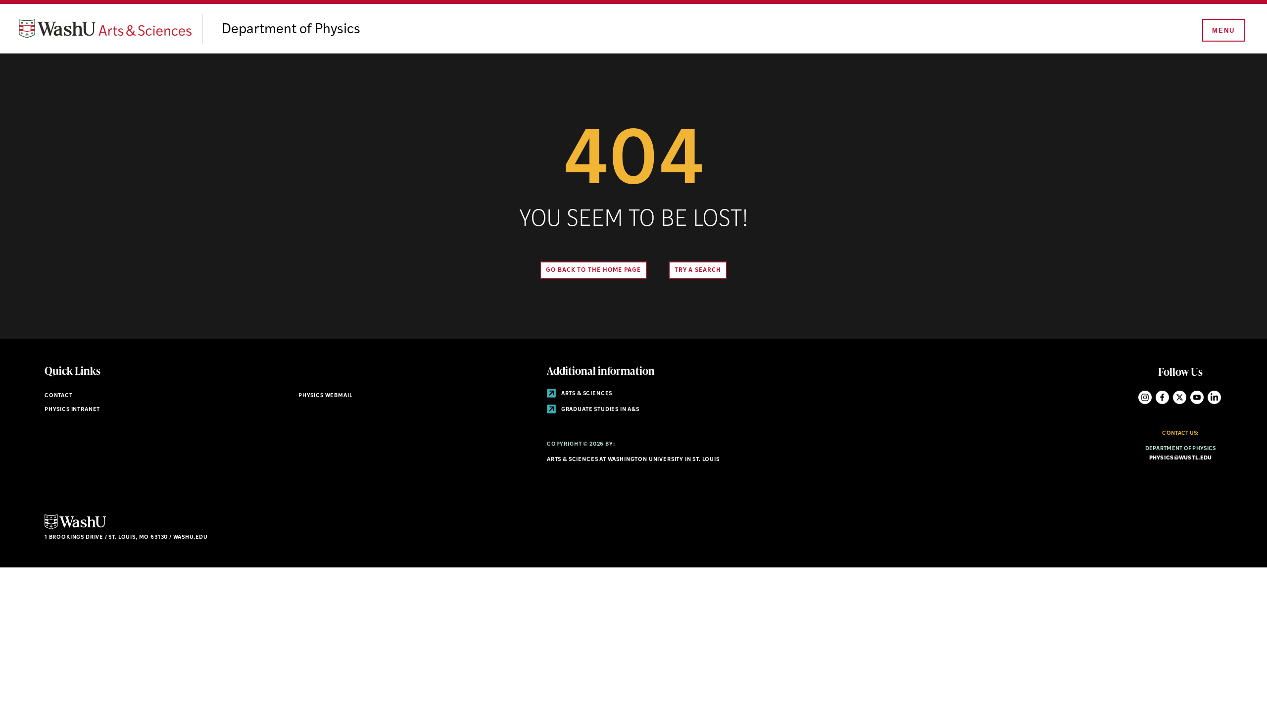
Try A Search (698, 270)
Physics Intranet (72, 409)
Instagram (1145, 397)
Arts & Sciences (586, 394)
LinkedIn (1214, 397)
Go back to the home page (593, 270)
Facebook (1162, 397)
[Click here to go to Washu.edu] (75, 528)
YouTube (1197, 397)
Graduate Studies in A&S (599, 409)
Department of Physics (291, 30)
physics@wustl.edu (1180, 458)
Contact (59, 396)
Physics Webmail (325, 396)
